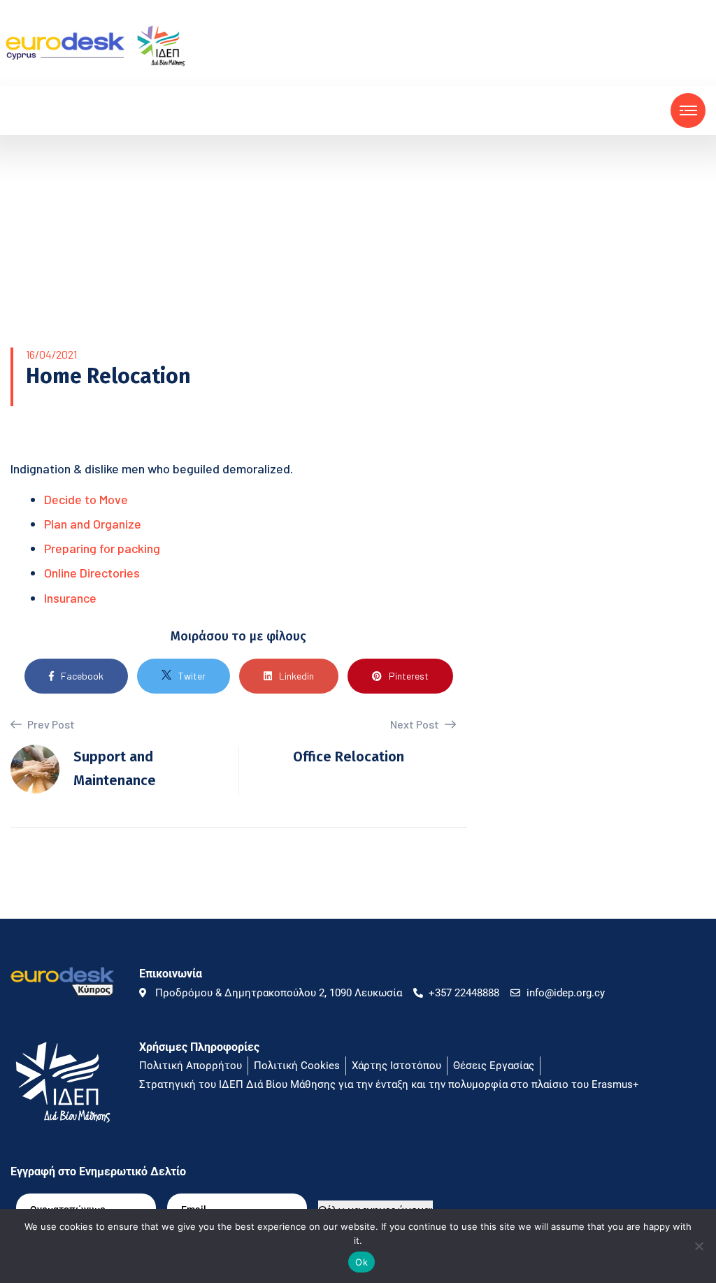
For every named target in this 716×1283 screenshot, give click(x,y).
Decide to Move (86, 499)
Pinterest (409, 676)
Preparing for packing (102, 548)
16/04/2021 (51, 354)
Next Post (415, 724)
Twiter (192, 676)
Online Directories (92, 572)
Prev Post (50, 724)
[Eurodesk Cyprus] (94, 44)
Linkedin (296, 676)
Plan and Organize (92, 523)
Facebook (82, 676)
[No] (699, 1246)
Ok (361, 1262)
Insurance (70, 597)
